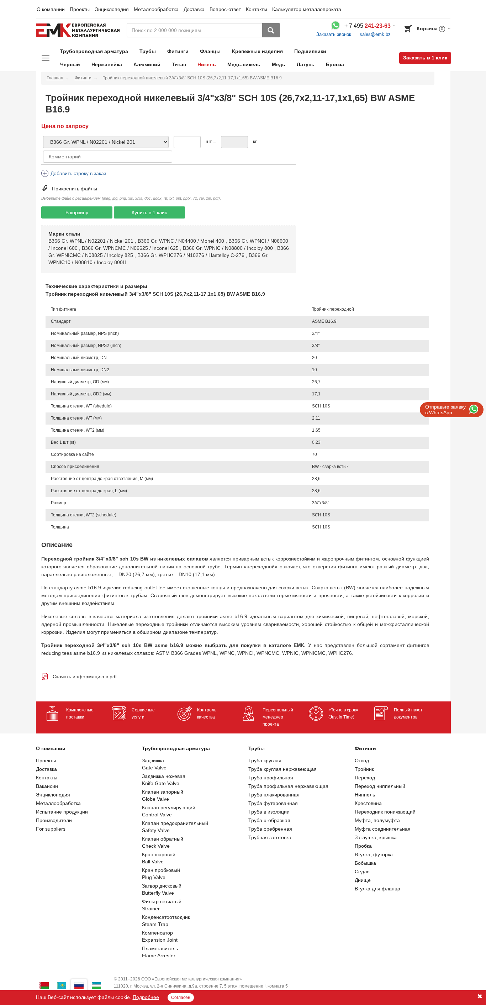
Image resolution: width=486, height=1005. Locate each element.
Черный (70, 64)
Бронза (335, 64)
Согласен (180, 997)
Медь (278, 64)
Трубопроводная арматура (94, 51)
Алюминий (146, 64)
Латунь (306, 64)
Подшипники (310, 51)
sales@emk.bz (375, 34)
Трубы (147, 51)
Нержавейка (106, 64)
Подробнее (146, 997)
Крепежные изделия (257, 51)
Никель (206, 64)
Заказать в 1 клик (425, 57)
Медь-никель (243, 64)
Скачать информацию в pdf (85, 676)
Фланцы (210, 51)
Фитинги (178, 51)
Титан (179, 64)
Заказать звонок (333, 34)
